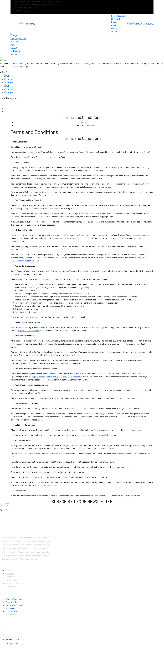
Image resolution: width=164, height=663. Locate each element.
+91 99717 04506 (12, 639)
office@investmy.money (28, 260)
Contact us (116, 31)
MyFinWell (115, 19)
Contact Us (10, 577)
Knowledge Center (119, 16)
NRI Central (116, 28)
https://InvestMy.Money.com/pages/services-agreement (56, 376)
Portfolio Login (12, 580)
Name (2, 505)
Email (2, 510)
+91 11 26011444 (12, 643)
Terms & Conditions (14, 599)
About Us (115, 25)
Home (113, 22)
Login (151, 23)
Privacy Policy (12, 602)
